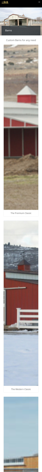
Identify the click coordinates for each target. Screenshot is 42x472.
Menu (39, 1)
